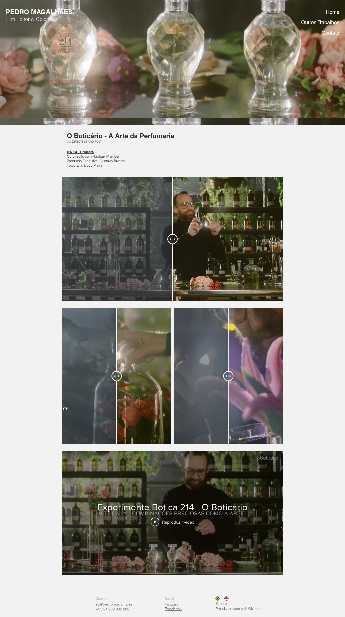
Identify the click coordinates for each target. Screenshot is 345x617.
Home (332, 12)
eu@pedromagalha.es (114, 604)
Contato (330, 33)
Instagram (173, 604)
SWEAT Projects (80, 152)
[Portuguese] (216, 598)
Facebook (173, 608)
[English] (225, 598)
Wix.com (254, 608)
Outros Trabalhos (320, 22)
